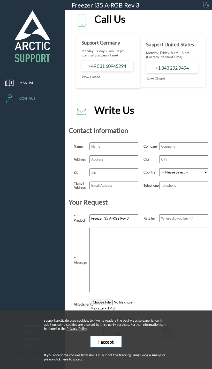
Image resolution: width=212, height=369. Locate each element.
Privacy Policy (76, 329)
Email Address (80, 185)
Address (80, 159)
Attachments (81, 304)
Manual (26, 83)
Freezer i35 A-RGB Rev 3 (106, 5)
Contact (27, 98)
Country (149, 172)
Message (80, 260)
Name (78, 146)
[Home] (32, 36)
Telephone (151, 185)
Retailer (149, 218)
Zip (76, 172)
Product (79, 218)
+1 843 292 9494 (172, 68)
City (146, 159)
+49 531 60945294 (107, 66)
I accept (106, 342)
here (65, 359)
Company (150, 146)
